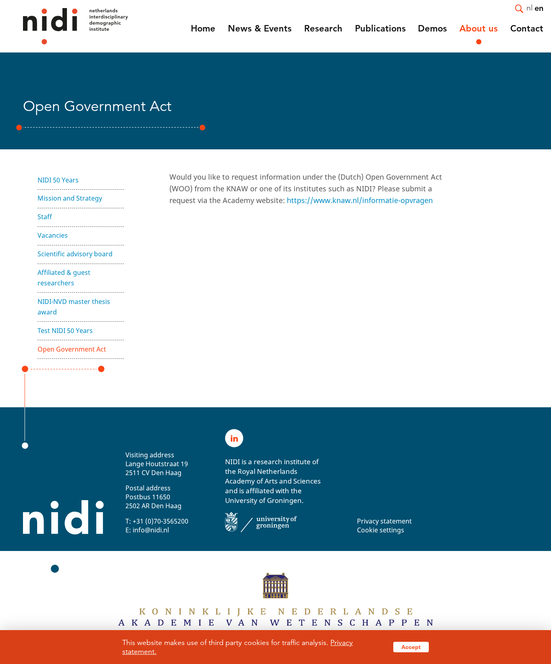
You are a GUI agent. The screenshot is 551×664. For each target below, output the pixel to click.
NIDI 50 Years (58, 180)
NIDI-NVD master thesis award (74, 306)
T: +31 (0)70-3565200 (156, 521)
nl (529, 7)
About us (478, 28)
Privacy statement (384, 521)
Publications (380, 28)
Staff (45, 216)
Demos (432, 28)
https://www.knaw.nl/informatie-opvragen (360, 200)
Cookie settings (380, 530)
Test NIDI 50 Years (65, 330)
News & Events (260, 28)
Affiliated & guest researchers (64, 277)
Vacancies (53, 235)
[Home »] (64, 26)
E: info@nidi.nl (147, 530)
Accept (411, 647)
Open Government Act (72, 349)
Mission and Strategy (70, 198)
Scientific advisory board (75, 253)
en (538, 7)
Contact (526, 28)
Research (323, 28)
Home (203, 28)
